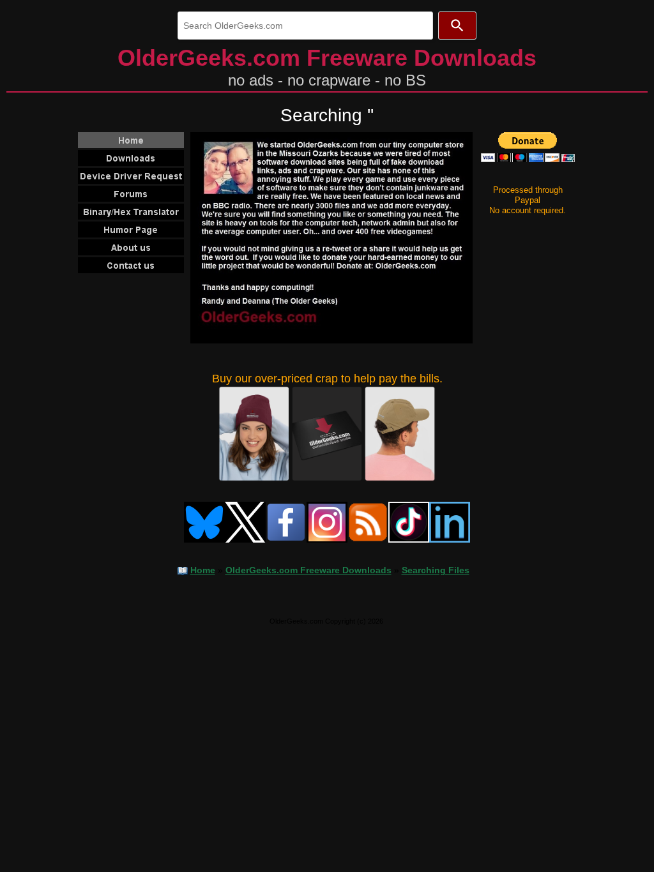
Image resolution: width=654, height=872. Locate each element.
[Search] (457, 25)
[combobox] (305, 25)
